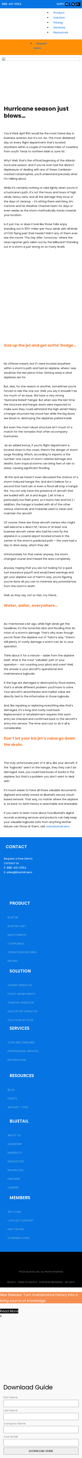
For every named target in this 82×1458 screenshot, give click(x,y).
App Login (14, 1212)
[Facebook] (51, 1258)
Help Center (16, 1229)
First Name (10, 1397)
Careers (13, 1187)
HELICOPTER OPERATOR (23, 1011)
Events (12, 1098)
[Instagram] (71, 1258)
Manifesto (15, 1153)
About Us (14, 1135)
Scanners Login (18, 1238)
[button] (65, 32)
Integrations (17, 1060)
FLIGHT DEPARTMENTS (21, 994)
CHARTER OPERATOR (21, 1003)
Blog (11, 1090)
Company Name (14, 1423)
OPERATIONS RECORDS (22, 952)
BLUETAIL (13, 917)
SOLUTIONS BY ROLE (20, 1020)
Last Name (10, 1410)
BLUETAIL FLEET (17, 926)
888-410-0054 (11, 4)
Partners (14, 1179)
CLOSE (73, 4)
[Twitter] (11, 1258)
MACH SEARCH (17, 935)
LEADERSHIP (15, 1144)
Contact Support (21, 1220)
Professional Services (23, 1051)
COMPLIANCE (16, 943)
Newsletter (16, 1161)
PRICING (13, 961)
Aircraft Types (18, 1107)
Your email (10, 1436)
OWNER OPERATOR (20, 985)
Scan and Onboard (21, 1042)
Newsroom (15, 1170)
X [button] (1, 1316)
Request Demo (40, 46)
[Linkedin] (31, 1258)
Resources (60, 32)
